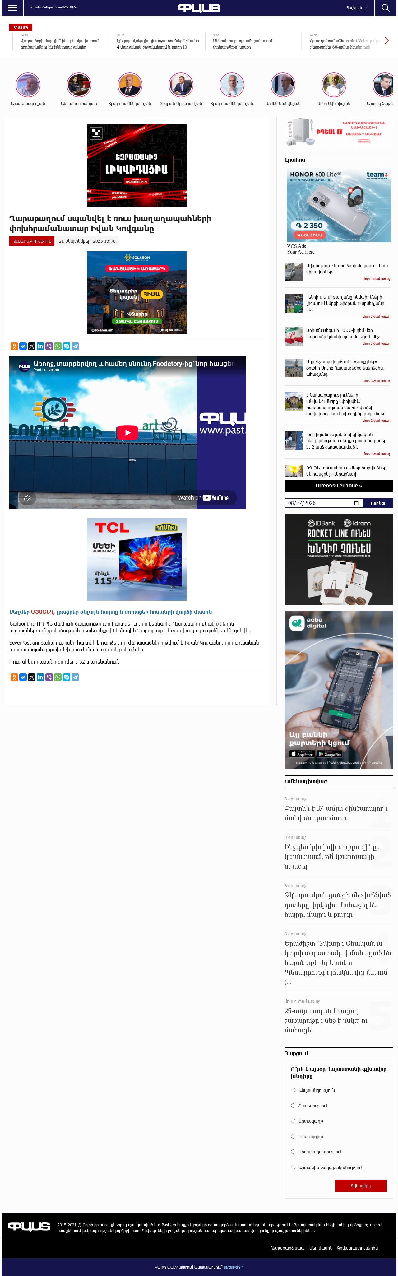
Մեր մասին (320, 1247)
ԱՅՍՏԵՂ (42, 612)
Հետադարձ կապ (288, 1247)
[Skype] (66, 346)
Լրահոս (295, 159)
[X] (31, 346)
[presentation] (365, 43)
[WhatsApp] (58, 346)
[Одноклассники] (14, 346)
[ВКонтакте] (23, 346)
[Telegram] (75, 346)
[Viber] (49, 346)
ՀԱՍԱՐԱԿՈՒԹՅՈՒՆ (31, 241)
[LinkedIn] (40, 346)
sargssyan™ (233, 1267)
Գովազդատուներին (357, 1247)
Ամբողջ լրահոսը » (339, 485)
